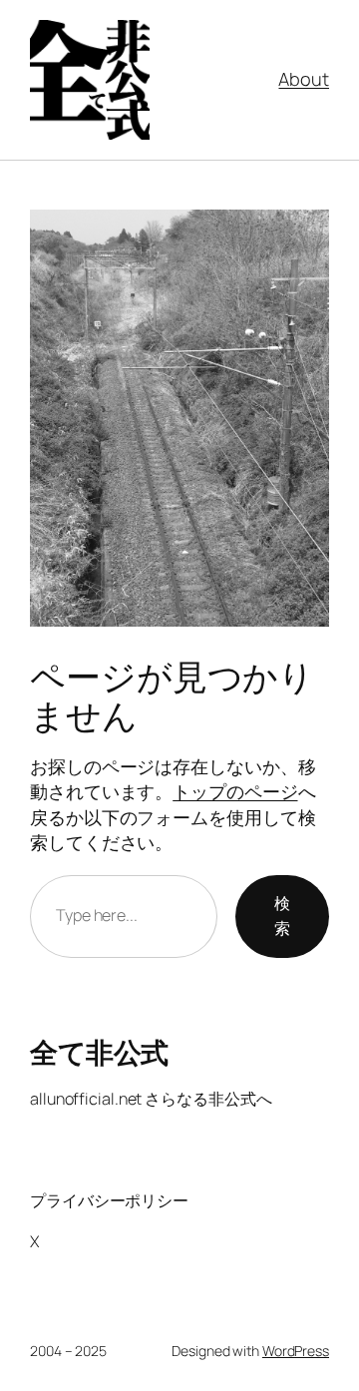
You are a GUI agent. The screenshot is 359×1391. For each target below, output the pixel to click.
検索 (282, 916)
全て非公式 (99, 1052)
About (303, 79)
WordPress (295, 1350)
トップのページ (235, 791)
